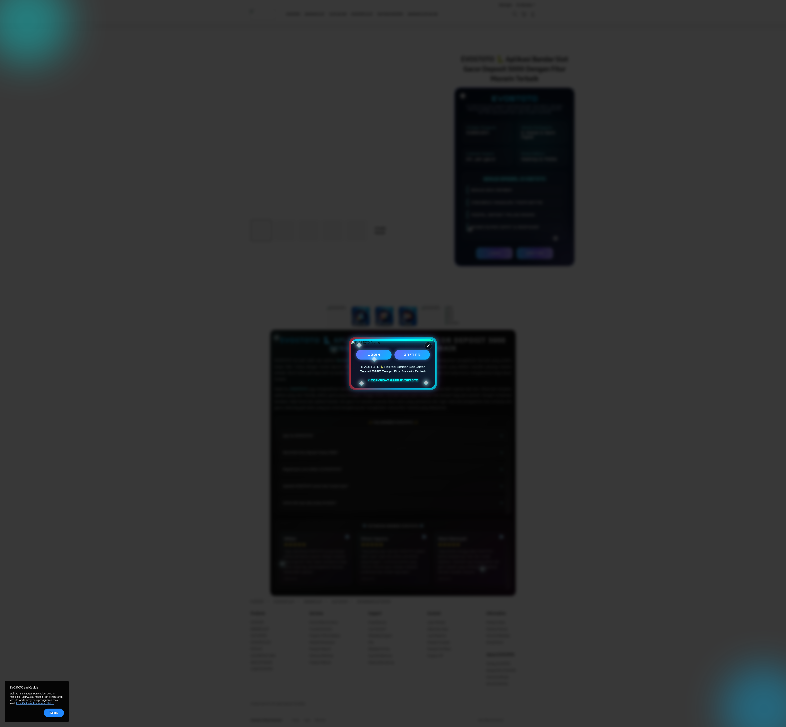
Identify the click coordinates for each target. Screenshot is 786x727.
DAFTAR (412, 354)
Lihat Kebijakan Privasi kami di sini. (35, 703)
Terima (54, 713)
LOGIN (374, 354)
